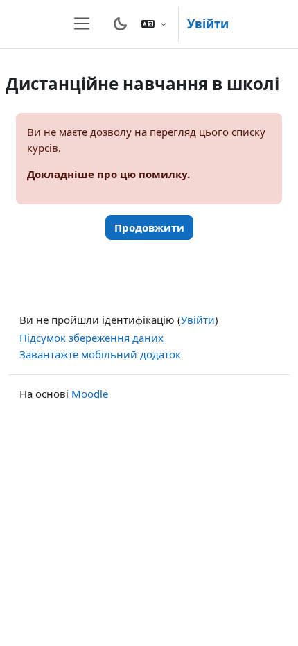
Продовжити (149, 227)
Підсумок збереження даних (91, 337)
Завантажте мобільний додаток (100, 354)
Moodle (89, 394)
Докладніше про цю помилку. (108, 174)
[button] (153, 24)
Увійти (208, 24)
